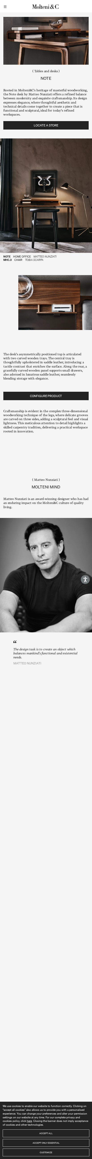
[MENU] (5, 6)
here (29, 1121)
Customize (46, 1152)
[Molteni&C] (46, 6)
